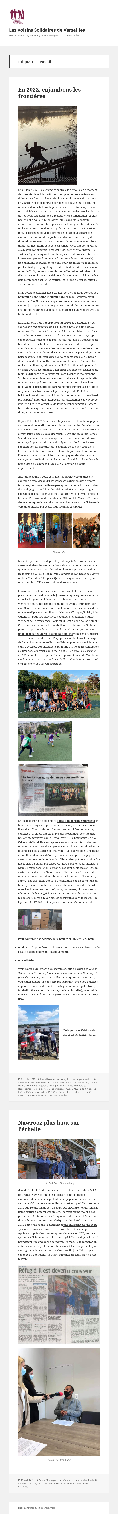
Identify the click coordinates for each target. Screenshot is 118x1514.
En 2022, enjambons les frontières (49, 92)
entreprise (81, 1480)
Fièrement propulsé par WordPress (36, 1507)
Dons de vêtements (28, 1085)
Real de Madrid (74, 1092)
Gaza (86, 1085)
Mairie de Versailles (44, 1088)
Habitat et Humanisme (38, 1220)
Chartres (22, 1082)
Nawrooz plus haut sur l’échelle (48, 1126)
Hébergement (25, 1088)
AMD (50, 412)
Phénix (21, 1092)
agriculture (69, 1079)
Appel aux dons (84, 1079)
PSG (50, 1092)
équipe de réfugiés (49, 1085)
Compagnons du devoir (66, 1216)
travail (21, 1095)
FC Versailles (66, 1085)
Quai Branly (59, 1092)
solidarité (42, 1483)
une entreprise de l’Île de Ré (80, 1224)
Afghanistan (68, 1480)
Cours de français (79, 1082)
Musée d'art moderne (85, 1088)
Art (95, 1079)
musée (69, 1088)
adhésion (29, 960)
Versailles (61, 1483)
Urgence (30, 1095)
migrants (60, 1088)
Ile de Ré (92, 1480)
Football (78, 1085)
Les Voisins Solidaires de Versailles (47, 30)
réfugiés (88, 1092)
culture (93, 1082)
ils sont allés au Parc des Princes (50, 642)
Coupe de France (60, 1082)
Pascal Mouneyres (49, 1079)
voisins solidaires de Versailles (51, 1095)
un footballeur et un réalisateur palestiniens (45, 633)
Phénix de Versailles (36, 1092)
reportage (35, 629)
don (25, 947)
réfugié (32, 1483)
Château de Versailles (39, 1082)
